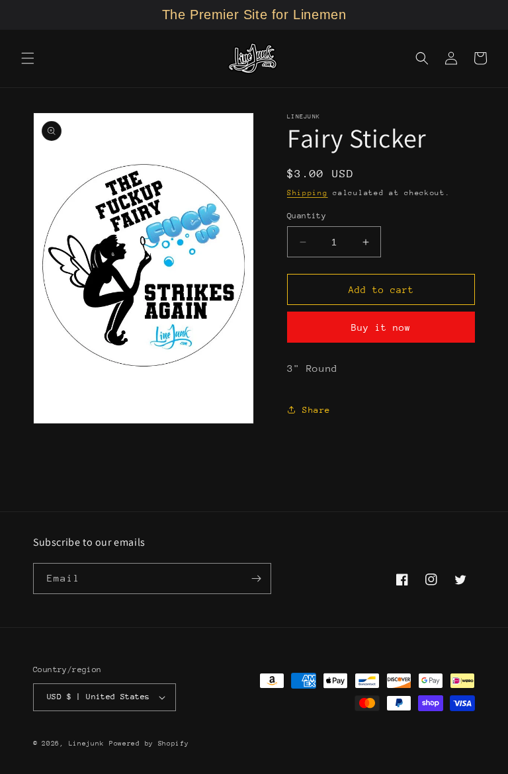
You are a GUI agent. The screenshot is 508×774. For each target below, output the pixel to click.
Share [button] (316, 410)
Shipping (307, 193)
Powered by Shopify (149, 744)
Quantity (306, 215)
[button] (27, 58)
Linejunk (87, 744)
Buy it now (381, 327)
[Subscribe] (256, 578)
